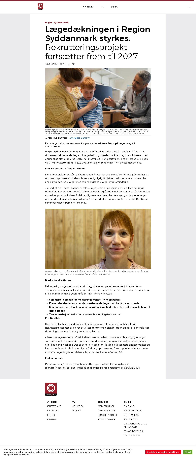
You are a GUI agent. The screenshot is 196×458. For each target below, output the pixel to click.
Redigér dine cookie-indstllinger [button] (163, 452)
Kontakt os (131, 419)
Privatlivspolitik (133, 431)
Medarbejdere (132, 410)
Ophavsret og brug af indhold (135, 425)
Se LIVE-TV (77, 406)
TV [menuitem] (102, 6)
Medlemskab (131, 415)
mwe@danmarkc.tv (79, 138)
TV (73, 402)
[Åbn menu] (187, 7)
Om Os (127, 402)
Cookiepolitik (132, 435)
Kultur (50, 415)
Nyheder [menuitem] (88, 6)
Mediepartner (106, 406)
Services (103, 402)
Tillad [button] (188, 452)
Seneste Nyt (53, 406)
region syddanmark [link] (57, 22)
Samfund (51, 419)
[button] (69, 64)
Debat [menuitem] (115, 6)
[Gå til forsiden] (40, 6)
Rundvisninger (107, 419)
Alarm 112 (52, 410)
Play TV (76, 410)
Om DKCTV (129, 406)
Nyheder (51, 402)
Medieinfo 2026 (107, 410)
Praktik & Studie (107, 415)
